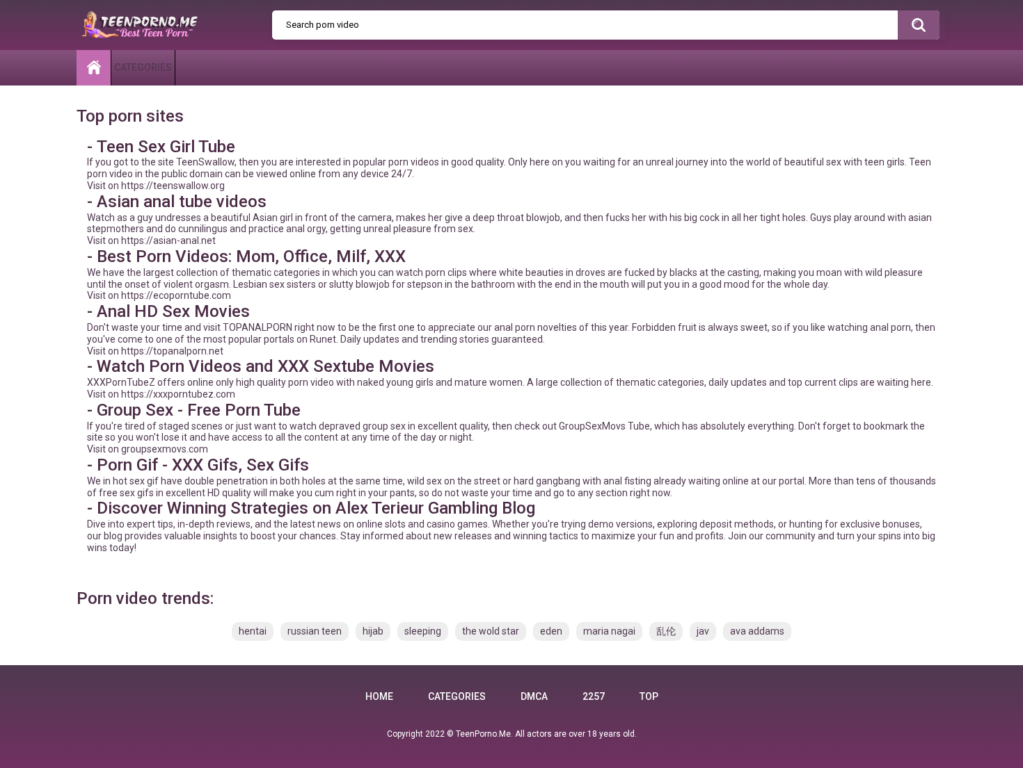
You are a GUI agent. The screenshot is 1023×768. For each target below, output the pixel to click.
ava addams (757, 631)
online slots (381, 524)
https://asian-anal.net (168, 240)
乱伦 (666, 631)
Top (649, 696)
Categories (143, 67)
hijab (373, 631)
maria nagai (609, 631)
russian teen (314, 631)
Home (379, 696)
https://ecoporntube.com (176, 295)
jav (703, 631)
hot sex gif (136, 481)
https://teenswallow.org (173, 185)
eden (551, 631)
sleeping (422, 631)
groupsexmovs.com (164, 449)
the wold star (490, 631)
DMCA (534, 696)
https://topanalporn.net (172, 351)
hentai (253, 631)
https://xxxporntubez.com (178, 394)
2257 (593, 696)
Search (918, 25)
